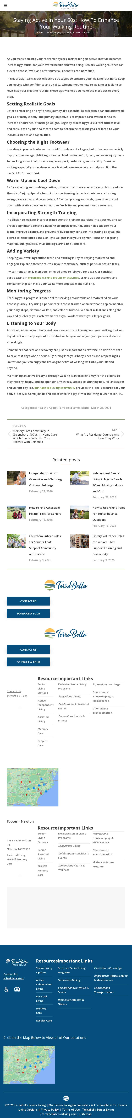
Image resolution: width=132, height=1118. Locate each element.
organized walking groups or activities (53, 278)
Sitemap (86, 1114)
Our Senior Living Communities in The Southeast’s (82, 1105)
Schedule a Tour (17, 695)
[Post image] (16, 478)
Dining (69, 696)
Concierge (106, 684)
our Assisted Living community (54, 388)
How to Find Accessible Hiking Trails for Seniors (45, 511)
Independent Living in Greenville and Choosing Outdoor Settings (45, 479)
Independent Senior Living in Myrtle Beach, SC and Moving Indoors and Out (108, 482)
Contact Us (14, 691)
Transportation (102, 710)
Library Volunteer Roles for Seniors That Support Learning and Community (108, 545)
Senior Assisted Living (43, 854)
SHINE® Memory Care (43, 870)
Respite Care (42, 743)
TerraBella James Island (73, 408)
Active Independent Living (46, 705)
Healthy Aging (47, 408)
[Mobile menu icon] (5, 5)
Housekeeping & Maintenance (103, 696)
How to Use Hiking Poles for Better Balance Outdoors (109, 514)
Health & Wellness (71, 867)
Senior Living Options (43, 688)
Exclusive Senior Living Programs (72, 686)
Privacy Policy (50, 1109)
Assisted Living (43, 719)
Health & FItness (71, 718)
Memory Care (43, 731)
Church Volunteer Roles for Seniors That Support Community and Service (45, 545)
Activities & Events (73, 706)
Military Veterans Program (103, 864)
